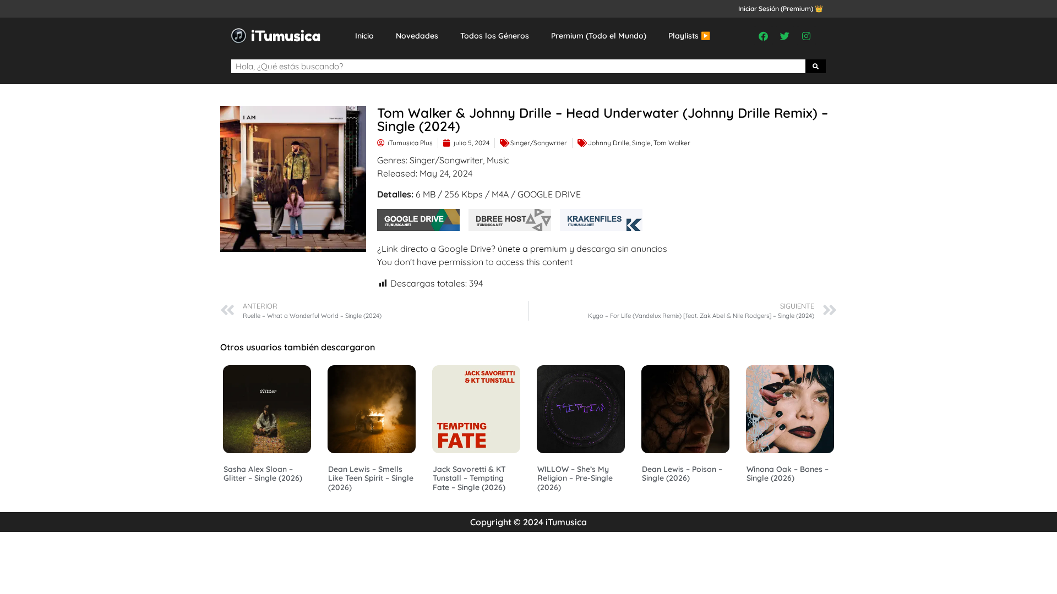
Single (641, 143)
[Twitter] (785, 35)
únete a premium (532, 248)
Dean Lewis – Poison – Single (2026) (682, 473)
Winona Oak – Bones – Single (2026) (788, 473)
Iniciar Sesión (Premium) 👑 (780, 8)
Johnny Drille (608, 143)
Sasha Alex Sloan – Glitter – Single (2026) (263, 473)
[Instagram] (806, 35)
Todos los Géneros (494, 36)
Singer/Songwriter (538, 143)
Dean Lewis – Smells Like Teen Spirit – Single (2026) (370, 478)
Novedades (417, 36)
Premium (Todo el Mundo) (598, 36)
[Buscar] (815, 66)
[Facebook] (763, 35)
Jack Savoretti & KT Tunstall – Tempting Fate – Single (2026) (469, 478)
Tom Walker (671, 143)
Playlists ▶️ (689, 36)
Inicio (364, 36)
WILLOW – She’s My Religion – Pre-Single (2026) (575, 478)
